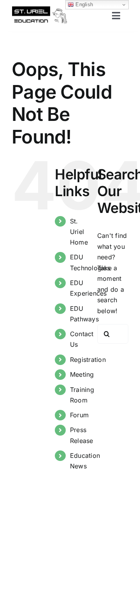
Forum (79, 415)
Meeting (82, 374)
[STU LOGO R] (40, 9)
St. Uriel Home (79, 231)
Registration (88, 359)
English (83, 4)
